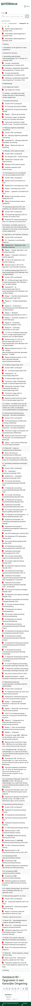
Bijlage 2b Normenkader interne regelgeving (13, 202)
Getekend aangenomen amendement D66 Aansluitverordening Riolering (15, 866)
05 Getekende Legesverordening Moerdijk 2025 (14, 567)
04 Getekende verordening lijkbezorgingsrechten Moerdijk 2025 (13, 547)
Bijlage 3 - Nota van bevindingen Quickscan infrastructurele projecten (14, 728)
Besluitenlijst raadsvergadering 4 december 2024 (13, 39)
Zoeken (3, 13)
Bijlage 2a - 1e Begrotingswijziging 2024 (14, 302)
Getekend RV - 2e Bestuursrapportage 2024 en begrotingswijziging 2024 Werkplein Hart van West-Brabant (15, 290)
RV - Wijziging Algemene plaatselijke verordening (15, 136)
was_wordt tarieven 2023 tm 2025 (16, 673)
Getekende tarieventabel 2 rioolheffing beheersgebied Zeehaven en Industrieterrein (14, 528)
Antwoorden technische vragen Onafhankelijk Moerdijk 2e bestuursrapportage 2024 (13, 388)
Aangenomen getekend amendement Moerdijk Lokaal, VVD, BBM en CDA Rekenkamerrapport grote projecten (15, 799)
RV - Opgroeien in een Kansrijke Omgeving (13, 241)
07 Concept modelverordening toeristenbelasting (13, 605)
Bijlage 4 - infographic (12, 732)
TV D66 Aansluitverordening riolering (16, 828)
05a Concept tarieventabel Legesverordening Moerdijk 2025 (12, 557)
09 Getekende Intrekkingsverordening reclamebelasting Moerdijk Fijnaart (15, 632)
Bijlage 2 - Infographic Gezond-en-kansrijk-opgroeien (14, 256)
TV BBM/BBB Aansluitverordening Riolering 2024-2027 (14, 836)
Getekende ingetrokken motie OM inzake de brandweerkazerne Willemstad (15, 459)
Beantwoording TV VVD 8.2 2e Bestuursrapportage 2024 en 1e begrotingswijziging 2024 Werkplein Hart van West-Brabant (15, 342)
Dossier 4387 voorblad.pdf (13, 211)
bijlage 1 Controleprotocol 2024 (15, 188)
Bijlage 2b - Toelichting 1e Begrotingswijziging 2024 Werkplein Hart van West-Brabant (15, 308)
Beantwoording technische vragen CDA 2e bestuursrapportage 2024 (14, 399)
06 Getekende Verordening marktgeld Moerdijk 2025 (15, 595)
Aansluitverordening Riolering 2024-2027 (15, 819)
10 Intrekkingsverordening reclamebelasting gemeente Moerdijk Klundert (13, 638)
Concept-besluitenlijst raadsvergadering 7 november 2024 (13, 74)
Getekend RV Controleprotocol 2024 (16, 185)
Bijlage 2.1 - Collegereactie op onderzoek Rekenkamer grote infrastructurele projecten (13, 722)
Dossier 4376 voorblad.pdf (13, 277)
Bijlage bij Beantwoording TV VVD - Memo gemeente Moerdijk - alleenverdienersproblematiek (14, 359)
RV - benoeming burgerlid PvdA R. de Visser (15, 902)
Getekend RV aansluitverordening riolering (14, 811)
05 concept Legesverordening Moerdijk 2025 (13, 562)
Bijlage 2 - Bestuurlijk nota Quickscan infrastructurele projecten (15, 709)
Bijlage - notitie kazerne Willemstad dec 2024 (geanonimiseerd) (14, 443)
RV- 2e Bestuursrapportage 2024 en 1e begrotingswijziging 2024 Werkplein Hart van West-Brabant (15, 282)
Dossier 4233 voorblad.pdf (13, 418)
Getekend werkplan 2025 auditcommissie (11, 168)
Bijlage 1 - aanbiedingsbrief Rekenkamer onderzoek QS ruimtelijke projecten (14, 703)
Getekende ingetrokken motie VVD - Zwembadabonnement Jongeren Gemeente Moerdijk (15, 932)
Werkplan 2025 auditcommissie (15, 164)
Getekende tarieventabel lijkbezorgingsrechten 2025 (11, 552)
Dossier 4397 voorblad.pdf (13, 468)
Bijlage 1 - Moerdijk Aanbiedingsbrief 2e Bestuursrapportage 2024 (15, 297)
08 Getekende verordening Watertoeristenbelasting (12, 620)
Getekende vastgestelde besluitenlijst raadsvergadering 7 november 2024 (15, 79)
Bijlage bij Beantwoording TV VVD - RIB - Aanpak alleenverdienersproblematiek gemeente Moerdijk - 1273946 (14, 351)
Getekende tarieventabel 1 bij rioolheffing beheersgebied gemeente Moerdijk (14, 521)
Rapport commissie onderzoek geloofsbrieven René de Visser (13, 912)
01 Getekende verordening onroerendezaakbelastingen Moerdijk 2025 (13, 490)
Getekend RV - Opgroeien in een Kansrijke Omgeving (13, 246)
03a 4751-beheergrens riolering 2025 (16, 533)
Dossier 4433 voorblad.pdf (13, 899)
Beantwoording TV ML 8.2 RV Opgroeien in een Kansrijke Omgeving (14, 266)
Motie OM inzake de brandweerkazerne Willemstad (11, 454)
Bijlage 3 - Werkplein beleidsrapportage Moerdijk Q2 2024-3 (14, 314)
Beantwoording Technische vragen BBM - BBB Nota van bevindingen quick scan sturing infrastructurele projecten (14, 744)
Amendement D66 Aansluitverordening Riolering (11, 862)
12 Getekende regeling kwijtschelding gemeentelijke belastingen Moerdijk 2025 (15, 669)
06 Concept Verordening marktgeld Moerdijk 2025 (14, 590)
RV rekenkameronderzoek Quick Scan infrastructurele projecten (15, 693)
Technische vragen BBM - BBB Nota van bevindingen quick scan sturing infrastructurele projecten (14, 737)
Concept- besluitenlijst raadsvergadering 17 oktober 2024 (13, 64)
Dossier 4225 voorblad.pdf (13, 689)
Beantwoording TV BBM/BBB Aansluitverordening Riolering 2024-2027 (15, 841)
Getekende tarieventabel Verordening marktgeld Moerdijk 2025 (15, 600)
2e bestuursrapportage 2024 (14, 378)
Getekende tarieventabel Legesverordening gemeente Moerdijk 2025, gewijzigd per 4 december (14, 578)
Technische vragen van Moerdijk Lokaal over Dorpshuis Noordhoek (13, 118)
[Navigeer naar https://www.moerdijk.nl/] (9, 6)
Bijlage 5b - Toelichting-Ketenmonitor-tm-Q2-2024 (11, 328)
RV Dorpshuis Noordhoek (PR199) (15, 106)
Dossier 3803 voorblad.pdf (13, 154)
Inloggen (24, 1003)
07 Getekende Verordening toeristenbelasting (12, 610)
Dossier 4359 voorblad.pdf (13, 237)
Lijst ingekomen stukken (12, 90)
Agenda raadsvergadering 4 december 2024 (12, 30)
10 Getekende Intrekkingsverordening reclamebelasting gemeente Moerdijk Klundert (15, 645)
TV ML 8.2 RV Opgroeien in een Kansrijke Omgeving (13, 261)
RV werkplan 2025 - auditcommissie (16, 156)
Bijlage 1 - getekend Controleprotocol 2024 (15, 192)
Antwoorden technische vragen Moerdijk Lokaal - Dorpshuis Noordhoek (14, 123)
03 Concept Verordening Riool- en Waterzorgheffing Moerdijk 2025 (14, 510)
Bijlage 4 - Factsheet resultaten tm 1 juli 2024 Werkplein (15, 319)
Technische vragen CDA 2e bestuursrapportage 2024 (12, 394)
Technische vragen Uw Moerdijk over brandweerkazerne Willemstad (15, 432)
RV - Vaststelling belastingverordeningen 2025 (11, 472)
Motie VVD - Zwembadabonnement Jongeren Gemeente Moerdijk (14, 926)
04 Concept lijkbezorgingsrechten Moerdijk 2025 (14, 542)
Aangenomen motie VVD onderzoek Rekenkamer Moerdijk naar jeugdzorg (15, 943)
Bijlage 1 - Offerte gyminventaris (15, 114)
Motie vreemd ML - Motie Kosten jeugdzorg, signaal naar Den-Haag (14, 959)
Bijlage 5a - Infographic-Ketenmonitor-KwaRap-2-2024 (11, 323)
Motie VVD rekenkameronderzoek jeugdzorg (14, 948)
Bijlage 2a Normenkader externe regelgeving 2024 (13, 197)
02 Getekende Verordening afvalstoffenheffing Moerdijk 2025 (13, 501)
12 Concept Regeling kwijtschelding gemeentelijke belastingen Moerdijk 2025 (15, 664)
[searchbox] (12, 16)
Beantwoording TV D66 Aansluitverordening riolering (11, 831)
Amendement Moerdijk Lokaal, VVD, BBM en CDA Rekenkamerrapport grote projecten (15, 792)
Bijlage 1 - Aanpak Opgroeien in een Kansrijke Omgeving (14, 251)
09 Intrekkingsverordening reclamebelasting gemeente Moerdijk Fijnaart (13, 626)
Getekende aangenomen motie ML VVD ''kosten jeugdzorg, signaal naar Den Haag (15, 965)
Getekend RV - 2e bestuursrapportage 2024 (10, 374)
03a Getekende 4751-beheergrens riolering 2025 (14, 537)
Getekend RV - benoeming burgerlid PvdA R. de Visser (15, 907)
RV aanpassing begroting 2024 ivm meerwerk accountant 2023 (14, 215)
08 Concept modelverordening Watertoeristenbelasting (13, 615)
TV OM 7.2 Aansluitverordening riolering (13, 846)
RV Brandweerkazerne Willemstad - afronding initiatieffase (14, 422)
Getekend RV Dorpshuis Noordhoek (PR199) (14, 110)
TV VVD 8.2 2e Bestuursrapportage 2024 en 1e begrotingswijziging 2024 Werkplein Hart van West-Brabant (14, 334)
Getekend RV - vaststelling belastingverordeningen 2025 (12, 477)
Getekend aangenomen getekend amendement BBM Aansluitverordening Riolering (14, 883)
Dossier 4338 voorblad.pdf (13, 807)
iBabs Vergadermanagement (11, 1003)
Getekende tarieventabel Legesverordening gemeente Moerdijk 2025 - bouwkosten (14, 584)
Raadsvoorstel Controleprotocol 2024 (13, 181)
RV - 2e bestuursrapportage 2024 (15, 370)
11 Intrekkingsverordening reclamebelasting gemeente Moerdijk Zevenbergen (13, 652)
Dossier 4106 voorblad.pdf (13, 132)
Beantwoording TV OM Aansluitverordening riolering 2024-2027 (15, 851)
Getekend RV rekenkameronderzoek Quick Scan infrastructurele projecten (15, 697)
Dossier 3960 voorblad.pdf (13, 367)
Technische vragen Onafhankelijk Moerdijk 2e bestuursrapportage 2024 (14, 382)
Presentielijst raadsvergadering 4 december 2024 (14, 34)
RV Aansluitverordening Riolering (15, 815)
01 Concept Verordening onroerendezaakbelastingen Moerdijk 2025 (13, 483)
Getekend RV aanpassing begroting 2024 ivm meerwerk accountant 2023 (14, 220)
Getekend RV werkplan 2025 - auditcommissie (13, 160)
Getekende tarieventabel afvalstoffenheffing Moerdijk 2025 (13, 506)
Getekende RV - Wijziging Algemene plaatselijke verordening (15, 141)
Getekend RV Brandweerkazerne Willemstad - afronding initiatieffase (13, 427)
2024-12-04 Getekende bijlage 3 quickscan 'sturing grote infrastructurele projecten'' (14, 715)
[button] (27, 16)
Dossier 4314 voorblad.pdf (13, 103)
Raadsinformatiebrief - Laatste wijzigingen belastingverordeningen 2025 (15, 677)
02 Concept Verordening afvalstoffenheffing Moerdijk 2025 (13, 496)
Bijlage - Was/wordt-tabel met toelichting (13, 146)
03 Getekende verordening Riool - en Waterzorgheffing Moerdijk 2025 (15, 515)
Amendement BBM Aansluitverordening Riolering (11, 877)
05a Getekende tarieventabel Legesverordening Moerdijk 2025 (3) (13, 572)
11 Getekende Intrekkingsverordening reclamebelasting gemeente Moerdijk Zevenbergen (15, 659)
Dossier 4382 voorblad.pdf (13, 178)
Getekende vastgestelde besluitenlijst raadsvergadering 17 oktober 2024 (15, 69)
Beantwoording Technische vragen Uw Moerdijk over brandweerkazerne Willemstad (14, 437)
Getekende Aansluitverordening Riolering (13, 824)
